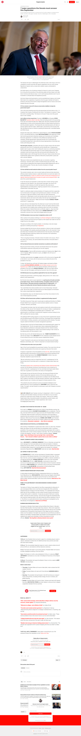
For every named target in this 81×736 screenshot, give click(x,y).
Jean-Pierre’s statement (47, 421)
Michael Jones (27, 690)
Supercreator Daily (24, 6)
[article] (40, 688)
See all (22, 711)
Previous (24, 660)
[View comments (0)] (25, 19)
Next (57, 660)
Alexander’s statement (33, 421)
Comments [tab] (23, 667)
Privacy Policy (49, 717)
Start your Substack (37, 730)
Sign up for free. (45, 633)
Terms (43, 728)
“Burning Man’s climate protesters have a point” (41, 518)
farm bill (47, 351)
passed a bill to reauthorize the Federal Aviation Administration (41, 365)
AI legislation (40, 225)
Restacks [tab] (27, 667)
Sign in (77, 2)
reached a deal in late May (33, 120)
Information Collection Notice (40, 717)
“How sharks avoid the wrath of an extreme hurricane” (34, 614)
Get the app (53, 590)
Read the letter (55, 449)
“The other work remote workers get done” (31, 608)
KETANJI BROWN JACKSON (32, 265)
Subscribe (72, 2)
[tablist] (25, 668)
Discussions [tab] (29, 681)
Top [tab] (21, 681)
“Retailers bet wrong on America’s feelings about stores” (34, 623)
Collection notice (48, 728)
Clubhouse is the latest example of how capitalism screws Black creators (35, 685)
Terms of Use (46, 716)
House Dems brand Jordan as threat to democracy (33, 694)
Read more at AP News (41, 500)
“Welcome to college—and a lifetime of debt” (31, 605)
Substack (35, 733)
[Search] (65, 2)
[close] (51, 699)
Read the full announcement (39, 468)
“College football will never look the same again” (32, 618)
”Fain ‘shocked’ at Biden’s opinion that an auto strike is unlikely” (41, 436)
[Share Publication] (67, 2)
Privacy (40, 728)
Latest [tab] (24, 681)
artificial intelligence (46, 217)
